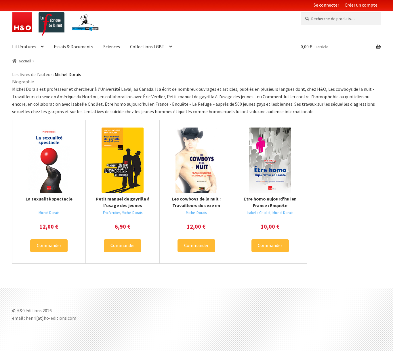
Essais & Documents (73, 46)
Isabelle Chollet (258, 212)
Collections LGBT (147, 46)
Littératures (24, 46)
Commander (49, 245)
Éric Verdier (111, 212)
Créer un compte (361, 5)
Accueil (25, 60)
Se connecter (326, 5)
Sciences (111, 46)
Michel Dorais (49, 212)
